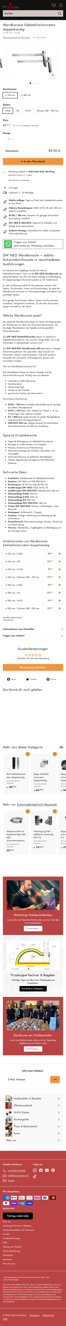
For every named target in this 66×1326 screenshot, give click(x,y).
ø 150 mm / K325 (14, 553)
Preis (5, 120)
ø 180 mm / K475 (14, 600)
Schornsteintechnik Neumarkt (16, 37)
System (6, 104)
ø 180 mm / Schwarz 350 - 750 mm (22, 608)
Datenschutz (8, 1255)
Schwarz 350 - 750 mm (47, 110)
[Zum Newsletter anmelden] (55, 1079)
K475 (27, 110)
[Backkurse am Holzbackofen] (33, 1016)
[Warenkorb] (54, 5)
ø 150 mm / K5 (13, 561)
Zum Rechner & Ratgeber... (33, 988)
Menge (6, 133)
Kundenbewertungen (11, 1238)
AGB (5, 1242)
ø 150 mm (10, 95)
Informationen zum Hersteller (18, 629)
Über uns (7, 1221)
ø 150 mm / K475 (14, 569)
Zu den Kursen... (33, 928)
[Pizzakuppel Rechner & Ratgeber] (33, 955)
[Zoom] (53, 75)
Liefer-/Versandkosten (11, 1279)
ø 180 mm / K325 (14, 585)
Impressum (7, 1259)
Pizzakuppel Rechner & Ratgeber (17, 1225)
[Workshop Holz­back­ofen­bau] (33, 895)
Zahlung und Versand (12, 1246)
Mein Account (9, 1263)
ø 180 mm (26, 95)
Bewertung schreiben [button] (33, 667)
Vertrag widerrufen (18, 1216)
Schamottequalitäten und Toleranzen (18, 1230)
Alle (61, 747)
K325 (7, 110)
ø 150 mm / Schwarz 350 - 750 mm (22, 577)
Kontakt (6, 1234)
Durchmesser (10, 89)
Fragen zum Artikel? (14, 635)
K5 (18, 110)
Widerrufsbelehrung (11, 1251)
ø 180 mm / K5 (13, 592)
